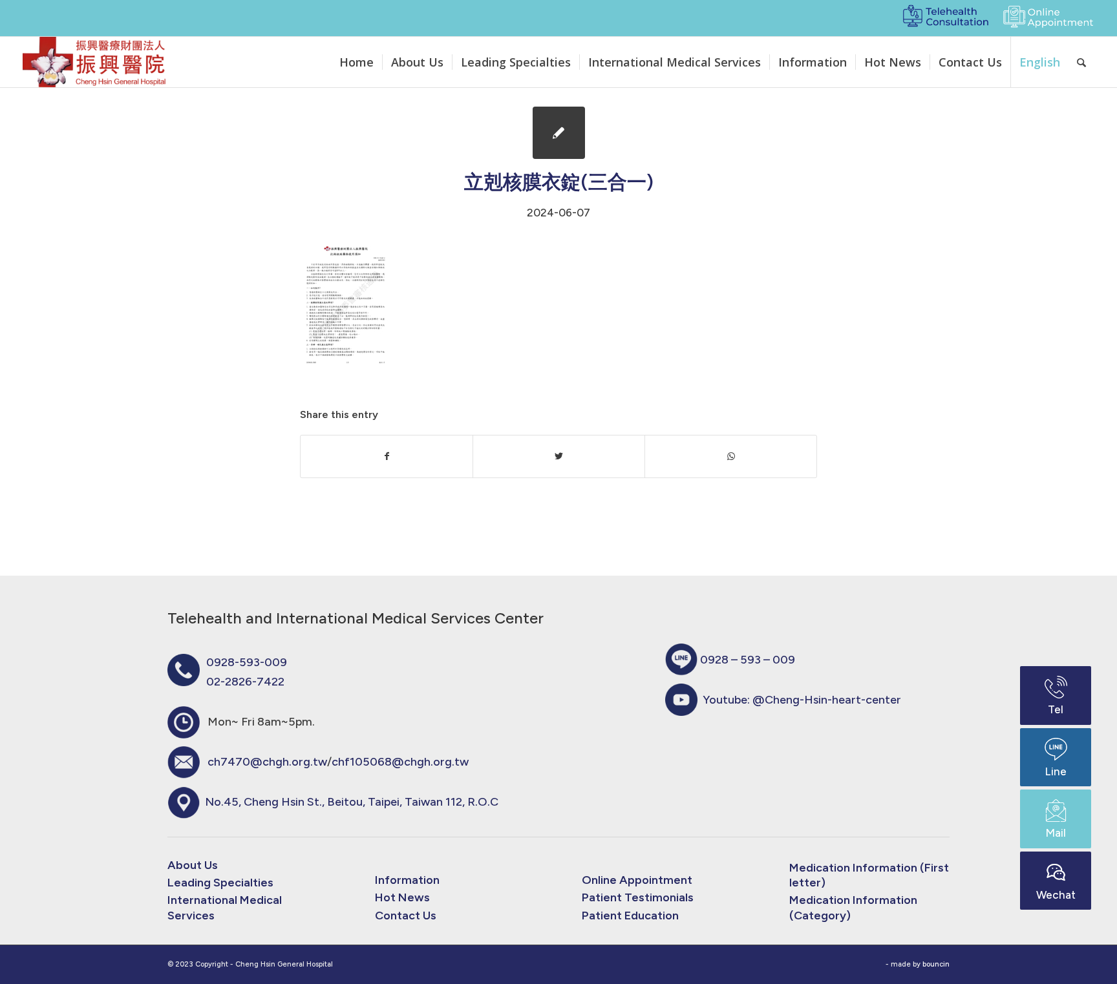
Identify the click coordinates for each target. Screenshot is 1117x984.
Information (407, 880)
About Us (192, 865)
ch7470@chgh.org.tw (267, 762)
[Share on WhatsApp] (730, 456)
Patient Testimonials (638, 897)
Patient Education (630, 915)
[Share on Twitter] (558, 456)
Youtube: (802, 700)
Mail (1055, 832)
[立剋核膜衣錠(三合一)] (559, 133)
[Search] (1081, 62)
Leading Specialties (220, 882)
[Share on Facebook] (387, 456)
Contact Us (405, 915)
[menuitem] (356, 62)
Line (1056, 771)
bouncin (936, 964)
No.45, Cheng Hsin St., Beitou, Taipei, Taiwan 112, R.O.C (351, 802)
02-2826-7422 (245, 682)
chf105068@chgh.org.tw (400, 762)
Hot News (402, 897)
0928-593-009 (246, 662)
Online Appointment (637, 880)
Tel (1055, 709)
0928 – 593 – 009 (747, 660)
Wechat (1056, 894)
